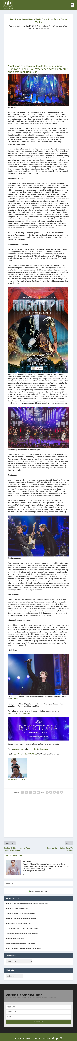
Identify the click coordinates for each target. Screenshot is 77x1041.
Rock (66, 26)
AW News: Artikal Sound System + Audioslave (20, 943)
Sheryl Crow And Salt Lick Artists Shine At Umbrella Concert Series (27, 903)
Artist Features (42, 26)
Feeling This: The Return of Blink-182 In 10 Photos (22, 933)
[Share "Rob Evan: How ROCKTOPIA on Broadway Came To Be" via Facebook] (22, 792)
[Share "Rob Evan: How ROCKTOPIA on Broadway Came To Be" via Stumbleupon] (34, 792)
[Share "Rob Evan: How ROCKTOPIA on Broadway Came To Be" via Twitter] (26, 792)
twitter (18, 713)
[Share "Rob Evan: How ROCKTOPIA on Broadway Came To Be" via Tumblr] (30, 792)
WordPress (52, 1035)
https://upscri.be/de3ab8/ (18, 779)
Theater (29, 28)
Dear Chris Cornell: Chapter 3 (15, 938)
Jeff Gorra (21, 26)
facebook (11, 713)
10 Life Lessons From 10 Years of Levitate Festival (22, 928)
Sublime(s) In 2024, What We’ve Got (17, 908)
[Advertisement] (38, 47)
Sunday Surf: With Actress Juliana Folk (18, 923)
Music (61, 26)
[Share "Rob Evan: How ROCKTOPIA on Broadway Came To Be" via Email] (38, 792)
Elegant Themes (34, 1035)
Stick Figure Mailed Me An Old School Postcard (21, 918)
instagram (26, 713)
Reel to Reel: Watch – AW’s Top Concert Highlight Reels (23, 948)
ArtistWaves (53, 26)
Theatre (36, 28)
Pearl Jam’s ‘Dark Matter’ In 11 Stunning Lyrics (20, 913)
